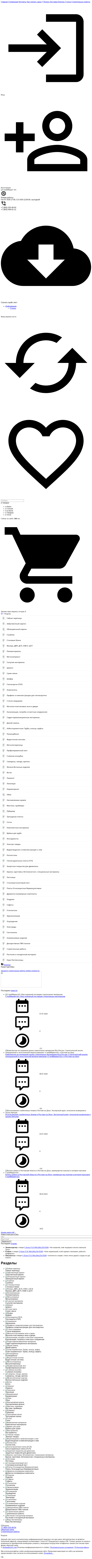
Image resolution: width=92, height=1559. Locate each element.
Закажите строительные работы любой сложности (20, 971)
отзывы (14, 1244)
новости (14, 991)
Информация (10, 306)
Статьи (68, 2)
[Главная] (2, 614)
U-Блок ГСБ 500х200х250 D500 (36, 1247)
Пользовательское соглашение (61, 1547)
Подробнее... (49, 1553)
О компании (13, 2)
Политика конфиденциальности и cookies (33, 1547)
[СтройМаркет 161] (8, 190)
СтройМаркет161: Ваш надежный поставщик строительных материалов (35, 996)
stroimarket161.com (10, 1547)
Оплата (46, 2)
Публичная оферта (82, 1547)
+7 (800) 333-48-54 (8, 207)
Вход (3, 95)
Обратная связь (7, 1530)
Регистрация (6, 188)
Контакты (22, 2)
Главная (4, 2)
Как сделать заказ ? (35, 2)
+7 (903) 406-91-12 (8, 209)
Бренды (61, 2)
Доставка (54, 2)
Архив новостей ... (8, 1232)
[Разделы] (5, 1526)
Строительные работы (80, 2)
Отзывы (13, 308)
